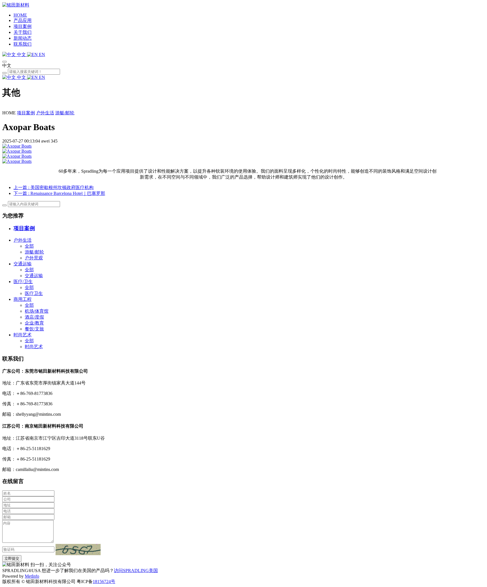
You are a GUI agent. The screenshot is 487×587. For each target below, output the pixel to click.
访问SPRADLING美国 (136, 570)
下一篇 (59, 193)
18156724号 (104, 581)
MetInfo (32, 576)
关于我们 (23, 32)
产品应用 (23, 20)
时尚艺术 (23, 334)
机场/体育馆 (36, 311)
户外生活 (45, 112)
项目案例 (23, 26)
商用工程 (23, 299)
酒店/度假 (34, 317)
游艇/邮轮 (64, 112)
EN (41, 54)
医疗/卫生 (23, 281)
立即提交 (12, 558)
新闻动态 (23, 38)
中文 (21, 54)
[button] (78, 549)
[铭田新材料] (15, 5)
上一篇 (54, 187)
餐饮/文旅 (34, 328)
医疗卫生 (34, 293)
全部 (29, 246)
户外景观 (34, 257)
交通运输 (23, 263)
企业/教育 (34, 323)
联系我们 (23, 44)
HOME (20, 15)
